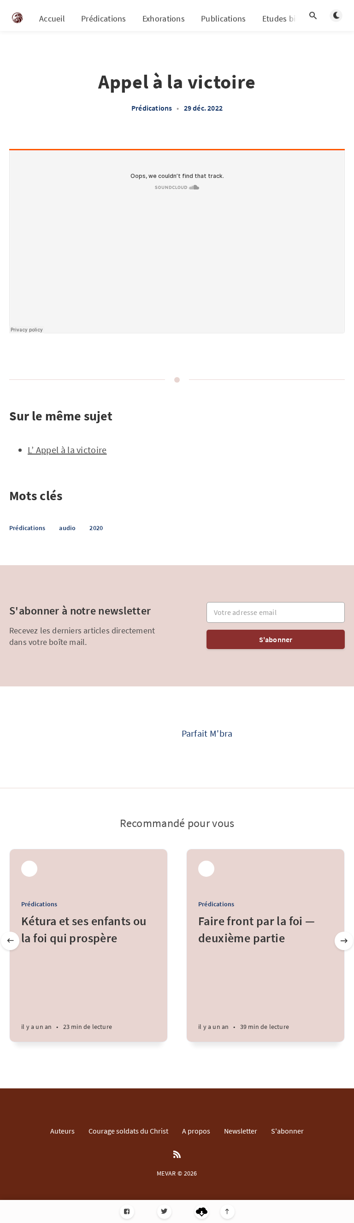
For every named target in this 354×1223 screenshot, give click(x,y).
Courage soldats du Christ (128, 1130)
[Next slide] (344, 941)
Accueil (52, 18)
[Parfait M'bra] (145, 737)
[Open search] (313, 15)
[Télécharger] (202, 1212)
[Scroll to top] (227, 1212)
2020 (96, 528)
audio (67, 528)
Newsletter (240, 1130)
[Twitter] (164, 1212)
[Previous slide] (10, 941)
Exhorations (163, 18)
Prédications (103, 18)
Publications (223, 18)
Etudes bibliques (292, 18)
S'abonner (276, 639)
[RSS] (177, 1155)
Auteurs (62, 1130)
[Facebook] (127, 1212)
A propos (196, 1130)
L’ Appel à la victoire (67, 449)
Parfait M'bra (207, 733)
